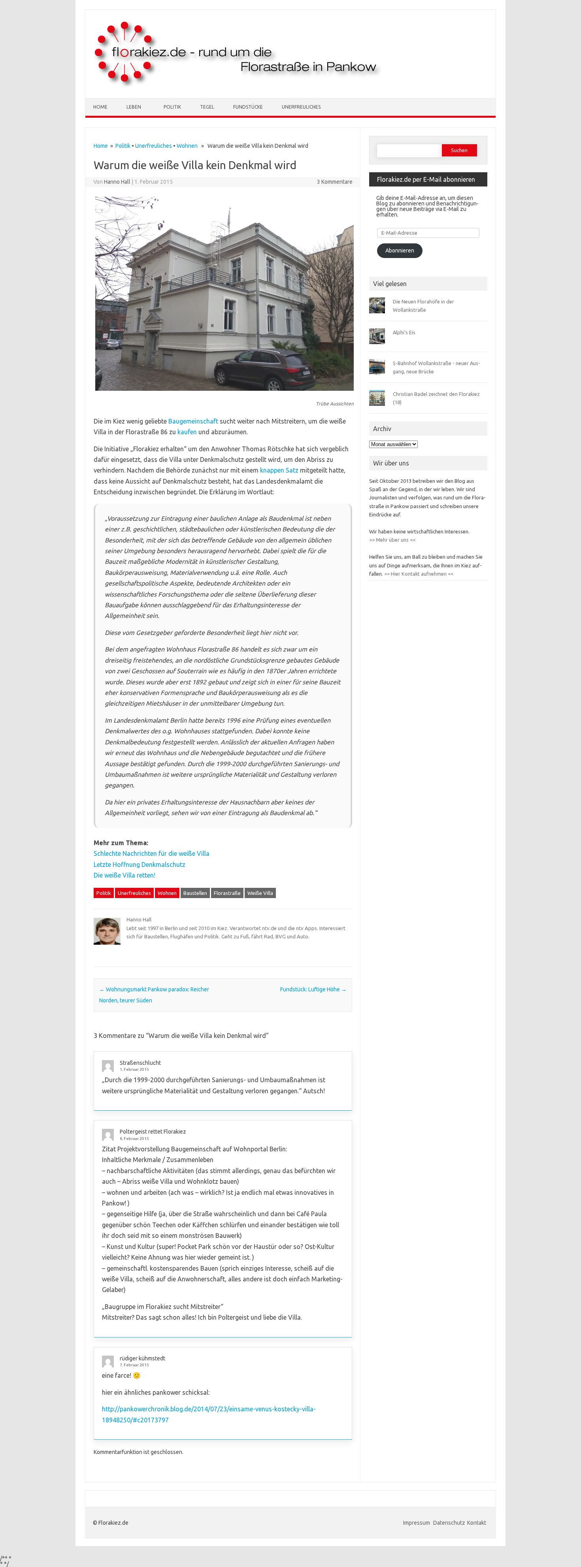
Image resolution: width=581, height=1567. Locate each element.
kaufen (187, 431)
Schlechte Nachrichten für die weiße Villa (151, 853)
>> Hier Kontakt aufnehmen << (418, 573)
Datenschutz (449, 1523)
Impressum (417, 1523)
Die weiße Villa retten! (124, 875)
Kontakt (476, 1523)
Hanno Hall (117, 182)
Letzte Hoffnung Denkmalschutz (139, 864)
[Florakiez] (238, 84)
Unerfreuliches (301, 106)
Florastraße (227, 893)
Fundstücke (248, 106)
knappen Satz (279, 470)
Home (100, 106)
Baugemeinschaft (193, 421)
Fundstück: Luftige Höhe (313, 989)
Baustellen (195, 893)
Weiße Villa (260, 893)
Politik (172, 106)
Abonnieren (399, 250)
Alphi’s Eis (404, 332)
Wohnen (187, 146)
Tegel (207, 106)
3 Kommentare (335, 182)
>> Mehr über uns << (392, 539)
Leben (133, 106)
